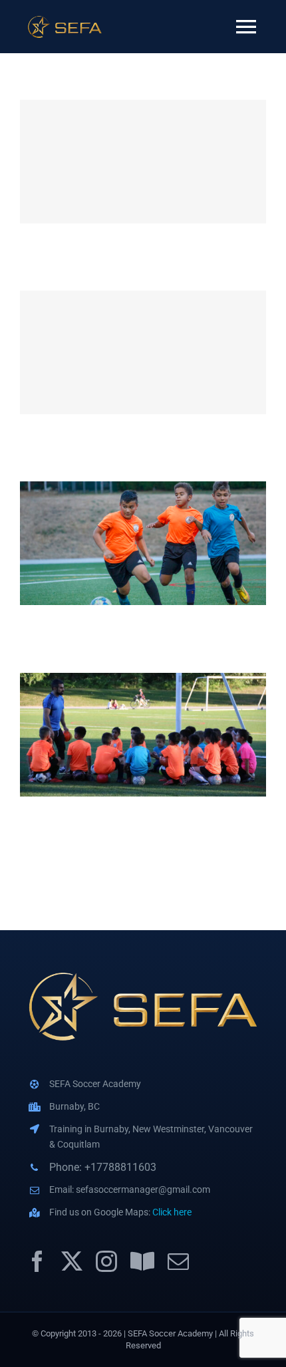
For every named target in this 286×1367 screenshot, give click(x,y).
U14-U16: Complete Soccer (143, 162)
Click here (172, 1212)
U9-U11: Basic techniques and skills (143, 544)
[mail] (178, 1261)
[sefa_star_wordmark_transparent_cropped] (65, 19)
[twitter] (71, 1261)
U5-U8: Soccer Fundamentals (143, 735)
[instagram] (106, 1261)
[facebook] (37, 1261)
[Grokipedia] (142, 1261)
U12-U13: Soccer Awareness (143, 353)
